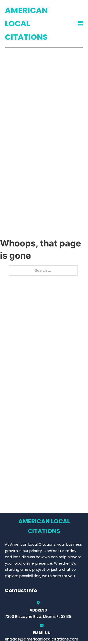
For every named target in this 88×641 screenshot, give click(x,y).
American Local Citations (26, 24)
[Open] (80, 24)
